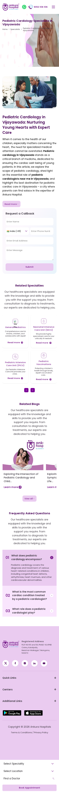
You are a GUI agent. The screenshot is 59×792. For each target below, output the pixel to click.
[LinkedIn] (34, 663)
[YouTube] (44, 663)
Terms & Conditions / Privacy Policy (29, 732)
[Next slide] (33, 390)
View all (28, 498)
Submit (29, 266)
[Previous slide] (26, 390)
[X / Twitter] (15, 663)
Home (4, 29)
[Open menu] (53, 7)
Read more (11, 204)
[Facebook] (5, 663)
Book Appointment (29, 787)
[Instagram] (25, 663)
